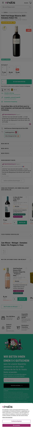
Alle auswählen (16, 425)
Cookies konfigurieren (16, 421)
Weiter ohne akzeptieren (7, 417)
